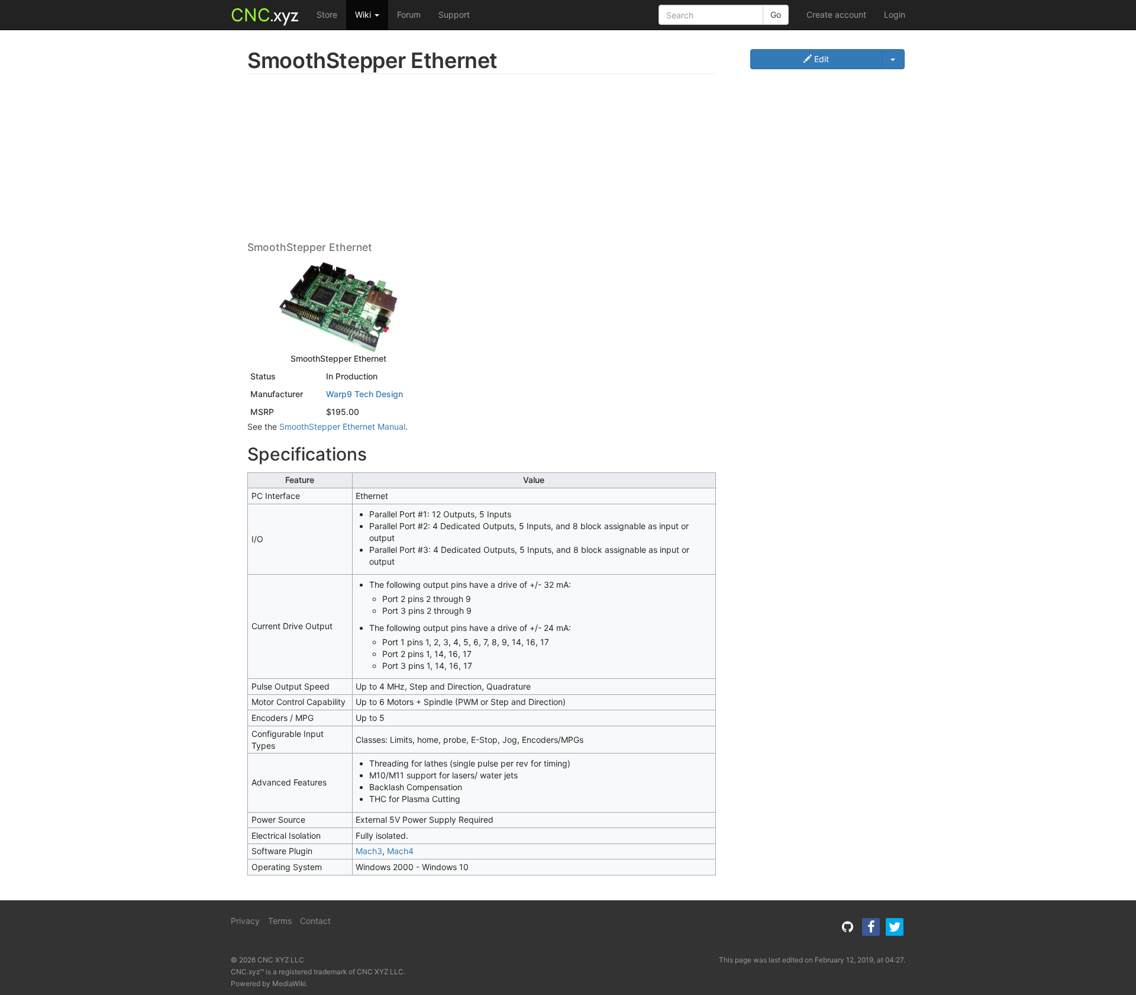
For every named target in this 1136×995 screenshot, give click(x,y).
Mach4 (400, 851)
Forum (409, 14)
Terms (280, 921)
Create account (836, 14)
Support (454, 14)
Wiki (364, 14)
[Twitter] (894, 927)
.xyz (265, 15)
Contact (315, 921)
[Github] (847, 927)
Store (327, 14)
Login (894, 14)
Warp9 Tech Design (364, 394)
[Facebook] (871, 927)
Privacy (245, 921)
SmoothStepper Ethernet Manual (342, 426)
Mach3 (369, 851)
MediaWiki (289, 983)
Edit (820, 59)
